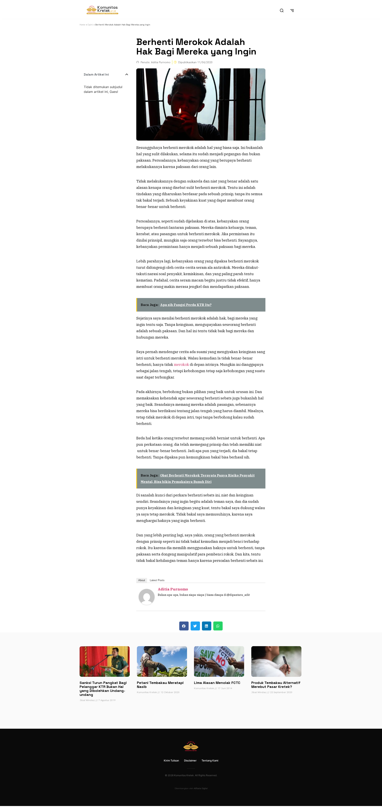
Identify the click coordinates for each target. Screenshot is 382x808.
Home (82, 24)
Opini (90, 24)
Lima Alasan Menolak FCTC (217, 682)
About (141, 580)
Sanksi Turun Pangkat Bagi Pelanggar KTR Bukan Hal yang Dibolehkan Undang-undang (103, 688)
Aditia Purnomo (173, 589)
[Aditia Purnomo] (147, 603)
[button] (126, 74)
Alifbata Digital (201, 788)
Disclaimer (190, 760)
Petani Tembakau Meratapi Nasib (160, 684)
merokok (181, 364)
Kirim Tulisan (171, 760)
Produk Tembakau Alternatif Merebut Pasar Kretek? (275, 684)
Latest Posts (157, 580)
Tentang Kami (210, 760)
